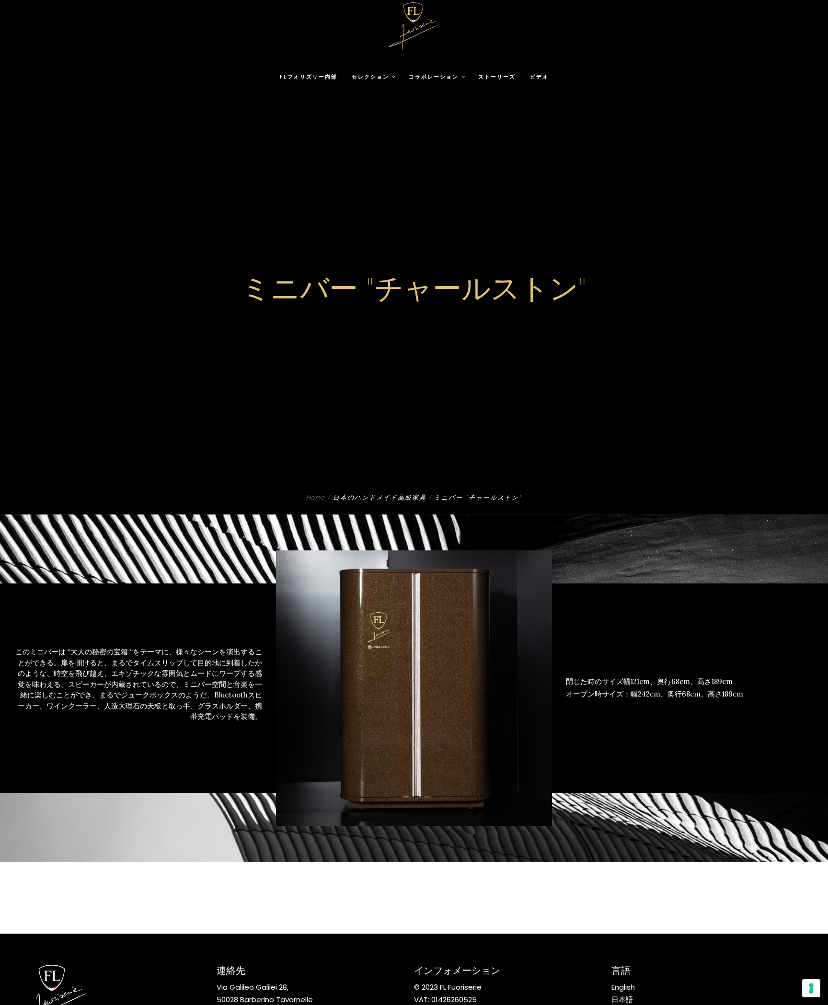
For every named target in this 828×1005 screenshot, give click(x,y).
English (623, 987)
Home (315, 498)
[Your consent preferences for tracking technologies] (811, 988)
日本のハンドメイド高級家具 (379, 498)
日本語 (622, 999)
